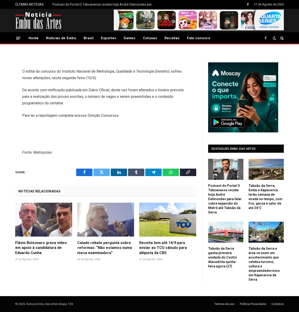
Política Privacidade (253, 304)
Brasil (88, 38)
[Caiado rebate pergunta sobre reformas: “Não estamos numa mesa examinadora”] (105, 220)
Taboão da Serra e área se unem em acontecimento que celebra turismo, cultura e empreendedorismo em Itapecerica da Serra (264, 264)
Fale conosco (198, 38)
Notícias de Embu (61, 38)
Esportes (108, 38)
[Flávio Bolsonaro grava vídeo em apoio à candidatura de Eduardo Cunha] (43, 220)
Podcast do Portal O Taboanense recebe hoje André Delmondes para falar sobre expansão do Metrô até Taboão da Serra (105, 4)
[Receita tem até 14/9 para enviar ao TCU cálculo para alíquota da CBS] (167, 220)
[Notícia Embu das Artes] (38, 21)
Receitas (171, 38)
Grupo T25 (66, 304)
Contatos (277, 304)
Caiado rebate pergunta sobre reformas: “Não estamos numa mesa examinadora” (104, 248)
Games (129, 38)
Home (33, 38)
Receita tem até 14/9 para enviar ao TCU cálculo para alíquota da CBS (163, 248)
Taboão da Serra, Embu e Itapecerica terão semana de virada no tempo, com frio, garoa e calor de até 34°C (265, 197)
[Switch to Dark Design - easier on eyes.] (274, 38)
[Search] (281, 38)
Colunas (150, 38)
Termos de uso (224, 304)
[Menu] (18, 38)
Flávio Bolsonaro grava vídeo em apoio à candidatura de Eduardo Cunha (41, 248)
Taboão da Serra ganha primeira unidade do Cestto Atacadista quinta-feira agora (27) (222, 257)
